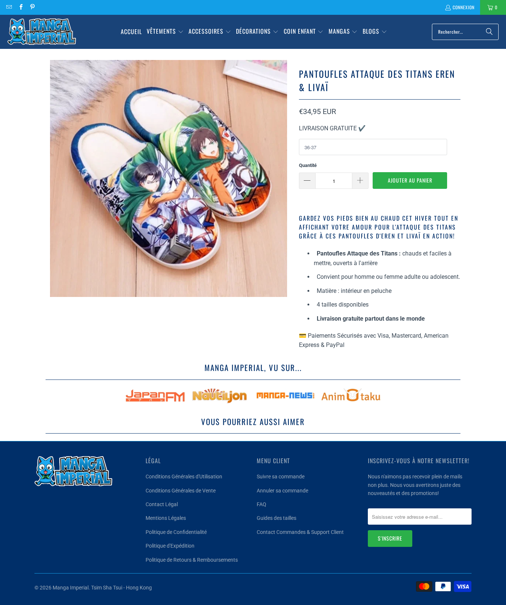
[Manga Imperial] (41, 32)
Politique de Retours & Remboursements (192, 560)
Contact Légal (162, 504)
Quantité (308, 165)
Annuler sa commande (282, 491)
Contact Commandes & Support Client (300, 532)
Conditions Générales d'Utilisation (184, 476)
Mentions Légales (166, 518)
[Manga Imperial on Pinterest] (32, 7)
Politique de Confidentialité (176, 532)
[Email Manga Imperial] (9, 7)
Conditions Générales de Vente (181, 491)
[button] (165, 31)
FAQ (261, 504)
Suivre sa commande (280, 476)
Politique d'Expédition (170, 546)
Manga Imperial (71, 588)
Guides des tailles (276, 518)
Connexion (464, 7)
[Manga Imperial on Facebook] (20, 7)
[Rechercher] (489, 32)
